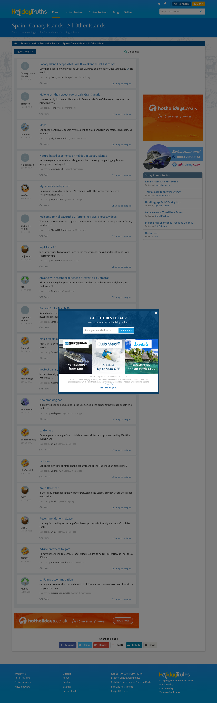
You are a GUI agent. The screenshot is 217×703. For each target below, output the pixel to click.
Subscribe (126, 330)
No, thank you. (108, 387)
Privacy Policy (110, 384)
